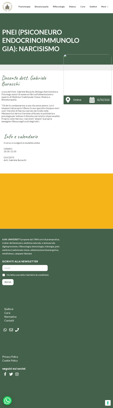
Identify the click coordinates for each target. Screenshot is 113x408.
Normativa (10, 316)
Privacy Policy (10, 356)
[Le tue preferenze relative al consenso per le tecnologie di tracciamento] (108, 403)
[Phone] (17, 330)
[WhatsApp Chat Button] (7, 400)
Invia (7, 282)
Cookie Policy (10, 360)
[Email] (11, 330)
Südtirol (8, 309)
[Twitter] (11, 374)
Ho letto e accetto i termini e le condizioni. (28, 274)
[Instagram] (17, 374)
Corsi (7, 312)
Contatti (9, 320)
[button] (104, 6)
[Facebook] (5, 374)
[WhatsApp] (5, 330)
